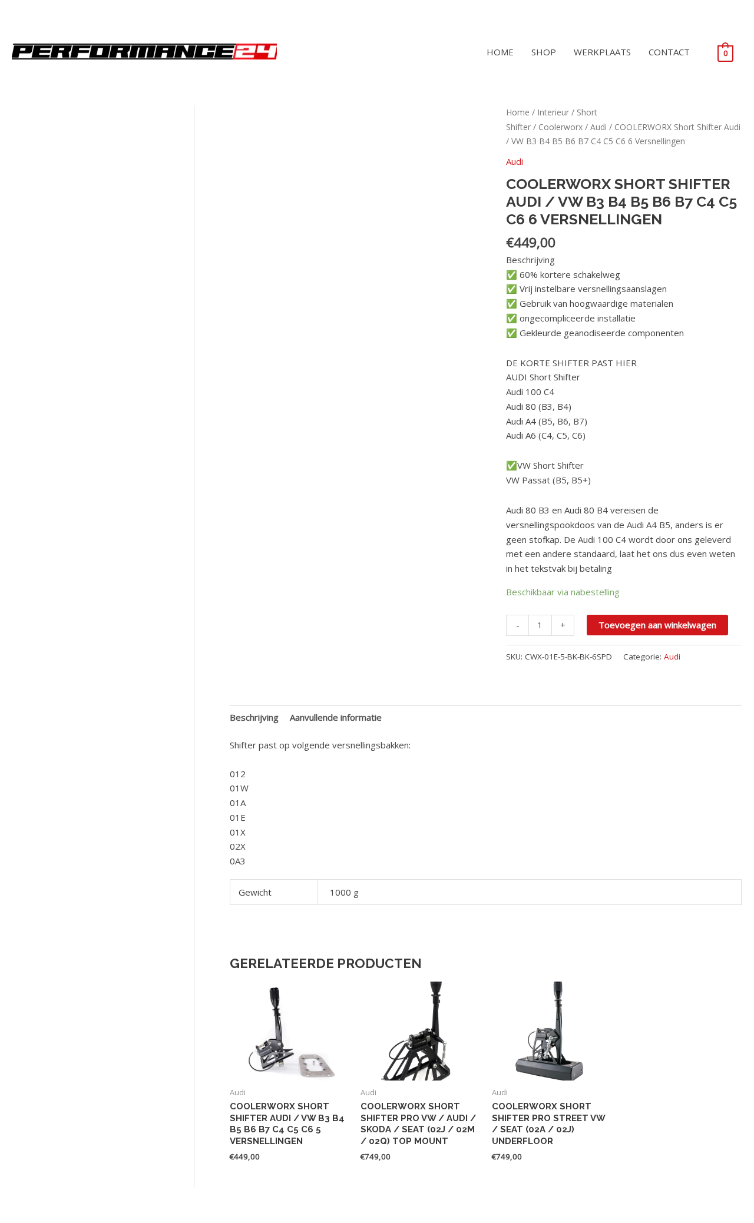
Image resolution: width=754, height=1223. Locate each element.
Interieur (553, 112)
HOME (500, 52)
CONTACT (669, 52)
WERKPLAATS (602, 52)
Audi (598, 126)
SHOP (543, 52)
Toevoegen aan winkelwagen (657, 625)
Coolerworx (560, 126)
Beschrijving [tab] (254, 717)
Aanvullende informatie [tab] (336, 717)
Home (518, 112)
